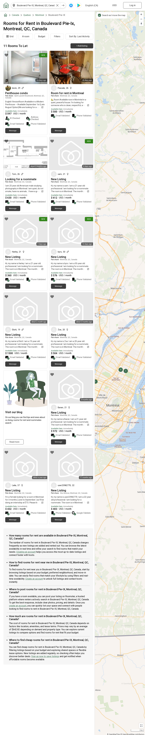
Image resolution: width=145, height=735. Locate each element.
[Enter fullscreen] (141, 725)
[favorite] (6, 55)
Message (12, 131)
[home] (6, 15)
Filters (57, 36)
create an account (17, 605)
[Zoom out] (141, 19)
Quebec (27, 15)
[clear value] (57, 5)
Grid (11, 36)
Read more (14, 442)
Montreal (39, 15)
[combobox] (35, 5)
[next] (63, 5)
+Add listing (81, 46)
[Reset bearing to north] (141, 23)
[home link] (6, 5)
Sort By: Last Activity (79, 36)
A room (25, 36)
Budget (41, 36)
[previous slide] (9, 67)
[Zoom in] (141, 14)
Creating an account (26, 552)
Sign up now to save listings (45, 656)
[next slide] (42, 67)
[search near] (14, 5)
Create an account (34, 578)
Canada (15, 15)
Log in (132, 5)
